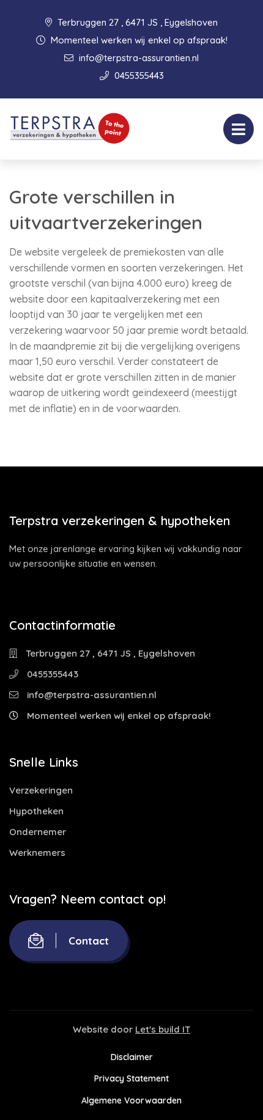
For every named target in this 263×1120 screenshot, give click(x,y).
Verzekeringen (41, 790)
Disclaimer (132, 1057)
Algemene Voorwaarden (131, 1100)
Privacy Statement (131, 1078)
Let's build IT (162, 1029)
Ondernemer (37, 832)
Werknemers (37, 852)
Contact (89, 940)
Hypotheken (36, 811)
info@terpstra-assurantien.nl (137, 58)
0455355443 (138, 75)
